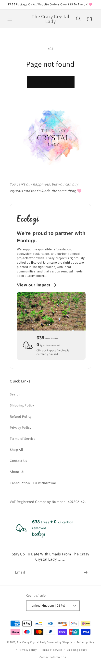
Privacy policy (28, 649)
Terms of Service (23, 438)
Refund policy (85, 642)
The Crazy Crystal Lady (31, 642)
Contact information (52, 657)
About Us (17, 471)
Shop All (16, 449)
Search (15, 394)
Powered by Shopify (59, 642)
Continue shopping (50, 82)
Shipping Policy (22, 405)
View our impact (33, 284)
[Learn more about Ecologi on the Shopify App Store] (51, 219)
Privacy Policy (20, 427)
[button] (9, 18)
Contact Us (18, 460)
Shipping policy (77, 649)
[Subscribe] (85, 572)
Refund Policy (21, 416)
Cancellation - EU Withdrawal (33, 483)
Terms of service (51, 649)
